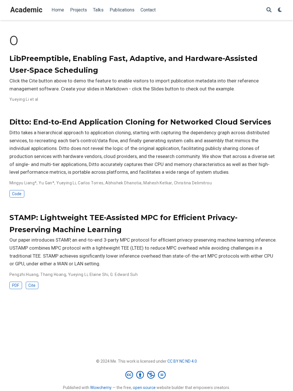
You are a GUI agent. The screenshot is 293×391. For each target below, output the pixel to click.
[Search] (269, 10)
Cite (31, 285)
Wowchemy (101, 387)
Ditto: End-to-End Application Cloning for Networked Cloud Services (140, 122)
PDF (15, 285)
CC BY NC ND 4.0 (182, 361)
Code (16, 193)
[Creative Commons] (146, 374)
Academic (26, 10)
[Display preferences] (280, 10)
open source (144, 387)
